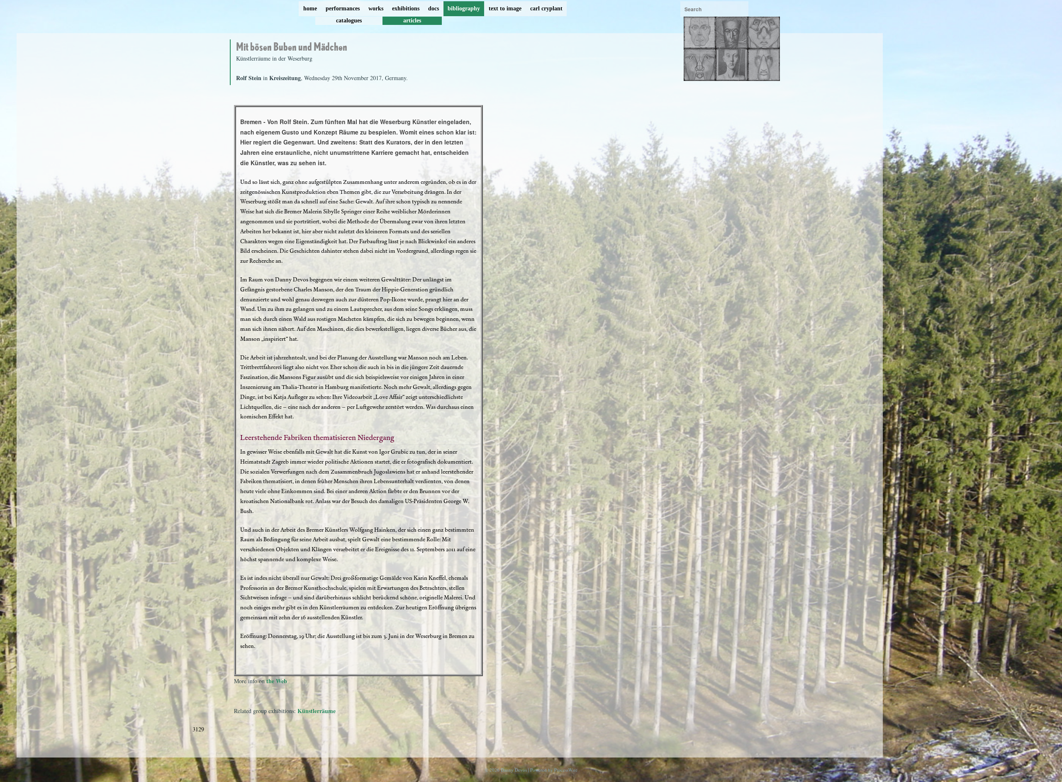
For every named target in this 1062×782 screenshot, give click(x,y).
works (375, 8)
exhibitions (405, 8)
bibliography (464, 8)
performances (343, 8)
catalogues (349, 20)
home (310, 8)
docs (433, 8)
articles (412, 20)
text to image (505, 8)
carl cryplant (546, 8)
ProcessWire (565, 770)
